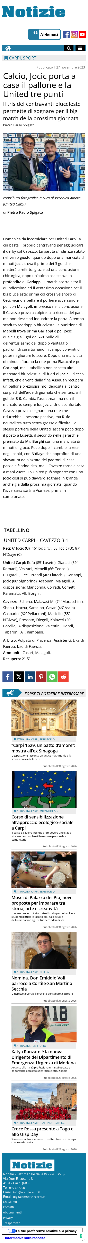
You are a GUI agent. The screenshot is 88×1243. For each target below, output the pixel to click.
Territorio (47, 739)
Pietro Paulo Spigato (19, 125)
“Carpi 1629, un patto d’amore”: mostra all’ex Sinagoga (43, 748)
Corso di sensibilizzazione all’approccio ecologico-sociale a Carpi (42, 822)
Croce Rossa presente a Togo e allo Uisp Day (42, 1131)
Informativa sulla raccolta (25, 1238)
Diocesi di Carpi (54, 1174)
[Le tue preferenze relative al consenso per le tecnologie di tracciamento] (81, 1236)
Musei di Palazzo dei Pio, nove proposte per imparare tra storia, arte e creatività (41, 903)
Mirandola (47, 811)
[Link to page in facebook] (7, 676)
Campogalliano (42, 1123)
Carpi (34, 739)
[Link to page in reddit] (63, 676)
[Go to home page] (8, 48)
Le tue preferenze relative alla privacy (46, 1231)
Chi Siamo (10, 1202)
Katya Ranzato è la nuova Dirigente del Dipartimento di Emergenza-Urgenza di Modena (43, 1057)
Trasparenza (11, 1223)
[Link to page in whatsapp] (52, 676)
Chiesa (44, 972)
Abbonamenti (12, 1212)
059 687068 (17, 1188)
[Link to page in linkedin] (30, 676)
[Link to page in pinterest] (41, 676)
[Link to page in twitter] (19, 676)
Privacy (8, 1218)
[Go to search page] (68, 48)
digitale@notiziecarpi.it (29, 1197)
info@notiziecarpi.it (26, 1192)
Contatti (8, 1207)
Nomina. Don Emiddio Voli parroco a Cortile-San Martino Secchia (41, 983)
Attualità (23, 739)
